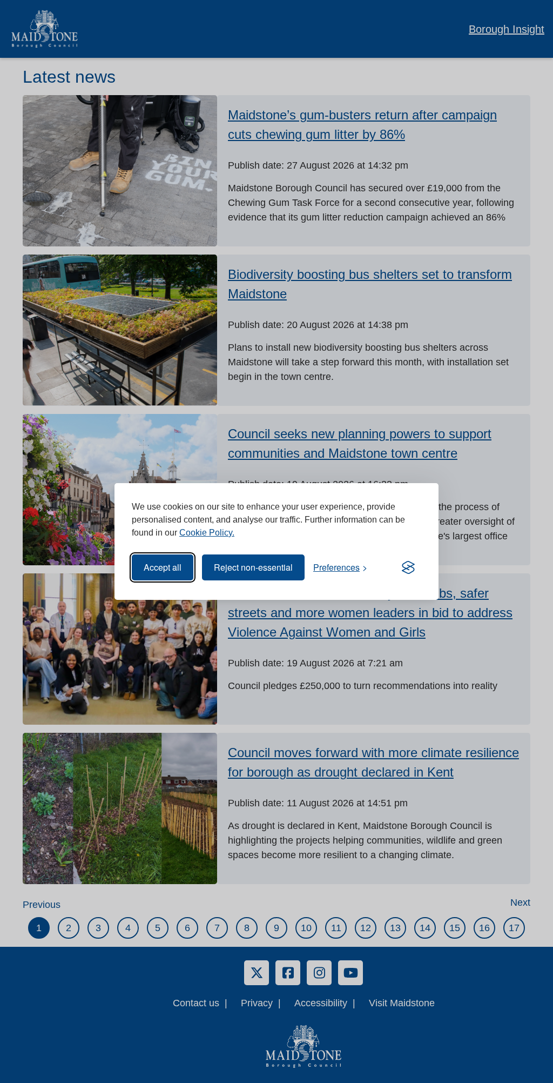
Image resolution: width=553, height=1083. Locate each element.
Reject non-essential (253, 567)
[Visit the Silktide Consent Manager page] (408, 567)
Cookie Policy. (206, 532)
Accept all (162, 567)
